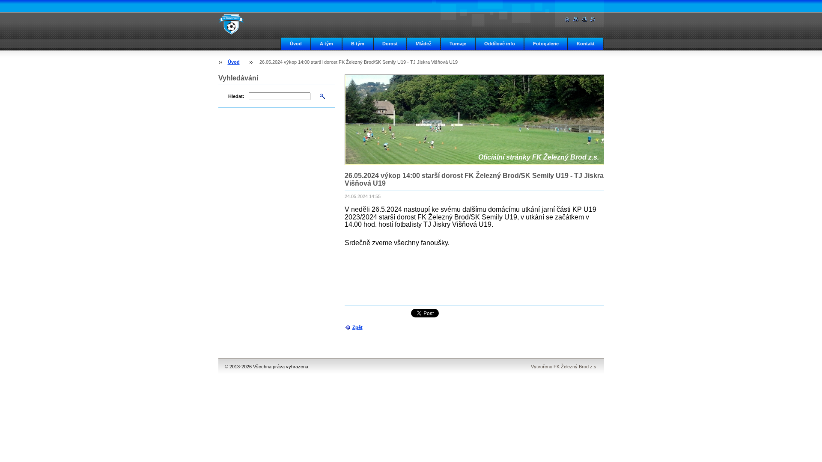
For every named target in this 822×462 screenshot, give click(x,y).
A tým (326, 43)
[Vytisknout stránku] (584, 19)
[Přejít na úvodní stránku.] (231, 24)
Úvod (296, 43)
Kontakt (586, 43)
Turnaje (458, 43)
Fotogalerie (546, 43)
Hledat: (236, 96)
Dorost (390, 43)
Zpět (357, 327)
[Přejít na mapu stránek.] (575, 19)
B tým (357, 43)
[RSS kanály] (593, 19)
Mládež (424, 43)
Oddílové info (499, 43)
